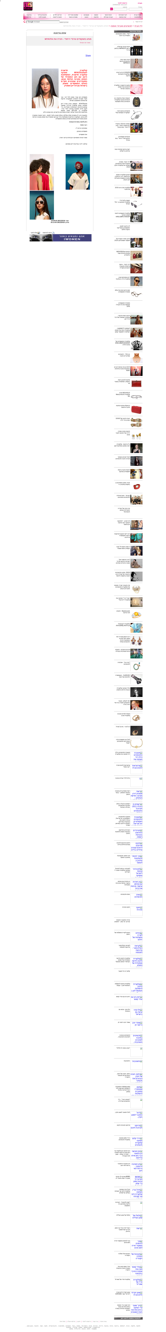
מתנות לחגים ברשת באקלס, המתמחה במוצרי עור (122, 381)
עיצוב (86, 17)
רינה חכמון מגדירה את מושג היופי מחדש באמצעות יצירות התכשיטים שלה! (123, 639)
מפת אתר (62, 1321)
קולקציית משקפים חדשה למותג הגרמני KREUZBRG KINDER (122, 215)
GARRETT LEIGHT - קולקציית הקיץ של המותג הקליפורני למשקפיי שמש (122, 330)
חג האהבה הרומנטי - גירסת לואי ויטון (123, 1164)
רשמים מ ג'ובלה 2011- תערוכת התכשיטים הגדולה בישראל (123, 805)
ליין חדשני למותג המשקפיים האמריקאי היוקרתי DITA (123, 227)
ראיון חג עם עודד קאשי (123, 996)
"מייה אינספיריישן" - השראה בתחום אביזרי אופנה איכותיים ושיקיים (123, 561)
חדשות (96, 17)
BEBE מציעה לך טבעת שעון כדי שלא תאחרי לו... (122, 1177)
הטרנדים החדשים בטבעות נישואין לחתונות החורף (122, 831)
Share (88, 55)
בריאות (116, 1326)
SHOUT (122, 1326)
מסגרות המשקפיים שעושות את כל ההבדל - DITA (122, 304)
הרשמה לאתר (122, 3)
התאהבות (127, 1061)
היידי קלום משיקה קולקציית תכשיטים (124, 1139)
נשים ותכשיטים (125, 894)
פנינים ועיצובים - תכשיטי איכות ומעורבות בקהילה (122, 650)
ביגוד (73, 1326)
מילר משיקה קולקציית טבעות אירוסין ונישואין (123, 689)
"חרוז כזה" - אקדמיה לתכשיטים (124, 663)
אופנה (96, 15)
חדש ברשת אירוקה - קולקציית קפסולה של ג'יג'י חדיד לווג (122, 317)
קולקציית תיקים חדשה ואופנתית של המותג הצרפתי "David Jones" (123, 960)
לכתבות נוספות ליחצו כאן (130, 1318)
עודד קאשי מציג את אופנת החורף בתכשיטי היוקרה (123, 1268)
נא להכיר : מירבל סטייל (123, 727)
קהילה (50, 1326)
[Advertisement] (76, 6)
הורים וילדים (57, 15)
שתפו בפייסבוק (60, 33)
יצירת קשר (139, 22)
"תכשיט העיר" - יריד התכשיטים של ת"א (124, 1100)
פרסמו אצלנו (71, 1321)
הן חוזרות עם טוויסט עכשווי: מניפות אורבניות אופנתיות (123, 883)
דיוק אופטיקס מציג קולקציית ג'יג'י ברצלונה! (123, 278)
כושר (41, 1326)
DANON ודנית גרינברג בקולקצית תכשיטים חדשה (123, 74)
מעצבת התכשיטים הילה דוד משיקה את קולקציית (122, 753)
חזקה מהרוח (126, 907)
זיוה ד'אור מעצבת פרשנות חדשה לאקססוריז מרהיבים (122, 535)
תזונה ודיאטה (57, 17)
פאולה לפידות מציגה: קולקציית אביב (123, 714)
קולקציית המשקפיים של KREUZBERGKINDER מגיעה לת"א (122, 343)
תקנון (78, 1321)
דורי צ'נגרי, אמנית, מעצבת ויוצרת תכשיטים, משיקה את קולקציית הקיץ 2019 (122, 164)
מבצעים (86, 15)
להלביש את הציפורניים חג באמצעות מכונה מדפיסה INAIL (122, 368)
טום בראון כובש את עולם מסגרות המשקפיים (122, 291)
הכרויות (95, 1326)
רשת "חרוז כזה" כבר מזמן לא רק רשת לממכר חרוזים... (122, 1229)
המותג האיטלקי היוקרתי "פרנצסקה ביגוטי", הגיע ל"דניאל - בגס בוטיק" (122, 125)
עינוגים (84, 1329)
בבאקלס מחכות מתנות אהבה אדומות (123, 406)
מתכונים (68, 1327)
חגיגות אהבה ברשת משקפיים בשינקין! (124, 470)
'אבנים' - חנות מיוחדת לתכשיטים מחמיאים (123, 496)
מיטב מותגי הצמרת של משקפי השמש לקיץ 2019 (122, 239)
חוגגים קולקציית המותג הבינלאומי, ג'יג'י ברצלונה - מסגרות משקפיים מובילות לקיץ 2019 (122, 177)
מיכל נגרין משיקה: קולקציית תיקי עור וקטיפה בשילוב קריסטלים (122, 1191)
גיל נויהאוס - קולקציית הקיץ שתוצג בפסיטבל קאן (122, 445)
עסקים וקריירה (73, 15)
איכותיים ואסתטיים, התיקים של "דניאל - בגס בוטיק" (122, 138)
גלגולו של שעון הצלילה (123, 1215)
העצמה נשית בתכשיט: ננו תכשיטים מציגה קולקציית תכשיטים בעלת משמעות (122, 99)
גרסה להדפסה (47, 233)
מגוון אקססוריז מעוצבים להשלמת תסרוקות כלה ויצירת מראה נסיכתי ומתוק (123, 1089)
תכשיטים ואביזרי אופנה (121, 26)
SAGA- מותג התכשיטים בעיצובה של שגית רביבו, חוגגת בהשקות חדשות (122, 574)
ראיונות (36, 1326)
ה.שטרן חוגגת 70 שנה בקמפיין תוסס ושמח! (123, 547)
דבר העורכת (123, 15)
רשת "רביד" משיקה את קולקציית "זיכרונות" (123, 599)
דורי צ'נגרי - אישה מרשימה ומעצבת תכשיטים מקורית (124, 266)
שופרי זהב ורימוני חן (124, 1022)
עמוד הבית (137, 15)
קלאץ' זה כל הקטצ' (124, 971)
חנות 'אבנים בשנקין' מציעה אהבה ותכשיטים (123, 458)
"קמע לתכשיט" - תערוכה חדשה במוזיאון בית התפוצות (122, 1203)
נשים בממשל (87, 1327)
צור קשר (95, 1321)
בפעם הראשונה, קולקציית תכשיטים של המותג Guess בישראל (122, 86)
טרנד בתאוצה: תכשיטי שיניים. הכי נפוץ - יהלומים (122, 921)
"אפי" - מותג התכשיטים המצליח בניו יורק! (123, 34)
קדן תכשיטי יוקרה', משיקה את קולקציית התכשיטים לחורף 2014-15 (122, 587)
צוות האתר (103, 1321)
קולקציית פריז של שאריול (122, 1279)
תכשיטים (68, 1326)
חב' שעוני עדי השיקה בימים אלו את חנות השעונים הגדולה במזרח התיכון (122, 1307)
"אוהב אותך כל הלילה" (123, 1048)
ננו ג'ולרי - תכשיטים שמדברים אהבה (124, 355)
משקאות (94, 1329)
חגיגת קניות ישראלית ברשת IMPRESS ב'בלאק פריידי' (122, 48)
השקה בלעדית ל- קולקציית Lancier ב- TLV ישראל (122, 202)
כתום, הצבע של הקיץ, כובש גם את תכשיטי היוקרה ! (123, 1075)
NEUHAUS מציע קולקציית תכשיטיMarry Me (123, 394)
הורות (111, 1326)
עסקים (80, 1327)
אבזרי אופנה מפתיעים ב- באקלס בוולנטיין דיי (122, 483)
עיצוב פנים (30, 1326)
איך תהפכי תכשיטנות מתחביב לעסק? (123, 856)
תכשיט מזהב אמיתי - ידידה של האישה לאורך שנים (123, 433)
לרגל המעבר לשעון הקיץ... (122, 1112)
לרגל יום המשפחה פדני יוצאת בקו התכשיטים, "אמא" (123, 741)
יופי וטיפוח (122, 17)
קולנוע (71, 1329)
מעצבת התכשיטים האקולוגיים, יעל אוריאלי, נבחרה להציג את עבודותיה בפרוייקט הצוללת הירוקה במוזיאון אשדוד (122, 821)
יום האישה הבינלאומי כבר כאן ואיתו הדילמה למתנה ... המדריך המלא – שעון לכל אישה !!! (122, 1153)
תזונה (45, 1326)
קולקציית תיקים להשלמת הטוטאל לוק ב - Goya (122, 984)
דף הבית (138, 26)
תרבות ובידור (42, 15)
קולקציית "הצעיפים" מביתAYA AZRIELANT (123, 624)
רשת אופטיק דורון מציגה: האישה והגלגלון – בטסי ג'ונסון (122, 792)
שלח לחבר (34, 233)
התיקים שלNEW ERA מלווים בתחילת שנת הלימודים (123, 253)
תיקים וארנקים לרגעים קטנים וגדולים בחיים (123, 843)
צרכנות (29, 15)
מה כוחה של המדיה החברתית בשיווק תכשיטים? (124, 510)
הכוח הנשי (108, 15)
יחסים (88, 1329)
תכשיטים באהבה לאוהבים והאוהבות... (123, 1036)
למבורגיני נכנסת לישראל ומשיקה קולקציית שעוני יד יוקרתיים (122, 870)
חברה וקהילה (108, 17)
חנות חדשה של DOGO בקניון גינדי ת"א (123, 419)
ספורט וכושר (73, 17)
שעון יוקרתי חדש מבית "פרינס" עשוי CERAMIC (122, 1293)
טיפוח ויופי (84, 1326)
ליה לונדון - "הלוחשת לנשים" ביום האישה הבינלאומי (123, 522)
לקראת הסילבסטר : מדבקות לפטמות (124, 946)
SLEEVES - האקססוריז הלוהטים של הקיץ (122, 676)
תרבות (55, 1326)
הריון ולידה (77, 1329)
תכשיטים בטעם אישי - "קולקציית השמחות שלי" (122, 111)
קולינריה (75, 1327)
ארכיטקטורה (96, 1327)
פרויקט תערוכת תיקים (123, 1125)
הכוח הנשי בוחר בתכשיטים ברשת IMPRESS (125, 61)
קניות (90, 1326)
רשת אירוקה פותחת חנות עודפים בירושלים (122, 150)
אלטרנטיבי (137, 17)
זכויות (128, 1326)
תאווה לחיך (42, 17)
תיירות (29, 17)
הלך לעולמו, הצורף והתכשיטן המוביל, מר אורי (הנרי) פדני (122, 702)
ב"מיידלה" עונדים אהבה (122, 778)
